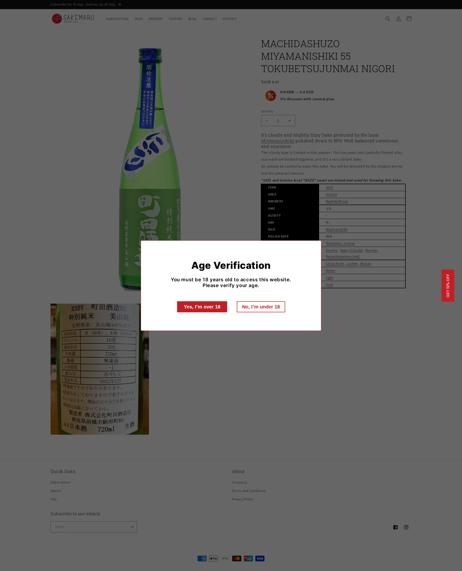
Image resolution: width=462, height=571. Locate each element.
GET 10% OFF (448, 285)
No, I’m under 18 (261, 306)
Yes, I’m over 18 (202, 306)
